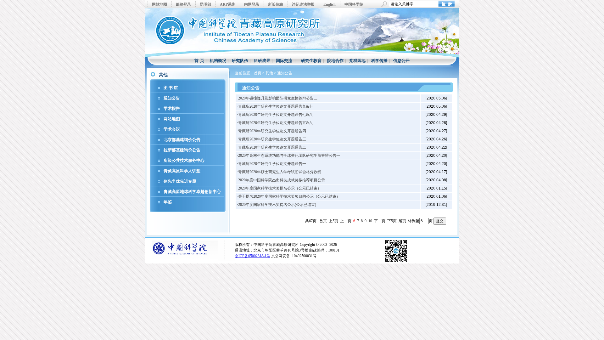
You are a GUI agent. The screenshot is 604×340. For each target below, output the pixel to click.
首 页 (199, 60)
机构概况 (218, 60)
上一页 (345, 221)
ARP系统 (227, 4)
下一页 (379, 221)
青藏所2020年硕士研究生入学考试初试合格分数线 (279, 172)
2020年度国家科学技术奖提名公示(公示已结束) (277, 204)
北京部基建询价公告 (182, 139)
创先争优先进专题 (180, 181)
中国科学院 (353, 4)
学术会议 (172, 129)
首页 (257, 73)
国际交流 (284, 60)
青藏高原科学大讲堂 (182, 170)
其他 (269, 73)
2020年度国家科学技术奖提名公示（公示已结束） (279, 188)
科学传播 (379, 60)
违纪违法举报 (303, 4)
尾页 (402, 221)
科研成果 (262, 60)
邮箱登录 (183, 4)
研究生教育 (311, 60)
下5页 (392, 221)
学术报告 (172, 108)
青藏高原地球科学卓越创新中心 (192, 191)
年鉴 (168, 202)
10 (370, 221)
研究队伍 (240, 60)
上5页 (333, 221)
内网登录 (251, 4)
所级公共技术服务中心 (184, 160)
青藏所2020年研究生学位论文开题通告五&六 (275, 123)
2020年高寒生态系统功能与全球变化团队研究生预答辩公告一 (289, 155)
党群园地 (357, 60)
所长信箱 (275, 4)
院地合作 (335, 60)
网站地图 (159, 4)
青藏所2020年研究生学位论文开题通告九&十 (275, 106)
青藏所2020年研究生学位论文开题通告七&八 (275, 114)
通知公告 (172, 98)
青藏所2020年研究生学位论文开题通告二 (272, 147)
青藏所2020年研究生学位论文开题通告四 (272, 131)
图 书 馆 (171, 87)
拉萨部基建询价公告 (182, 150)
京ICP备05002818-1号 (252, 256)
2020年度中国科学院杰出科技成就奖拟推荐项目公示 (281, 180)
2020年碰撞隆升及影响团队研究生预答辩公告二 (277, 98)
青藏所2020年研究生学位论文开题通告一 (272, 164)
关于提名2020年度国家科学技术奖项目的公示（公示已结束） (289, 196)
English (329, 4)
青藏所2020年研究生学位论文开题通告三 (272, 139)
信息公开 (401, 60)
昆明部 (205, 4)
